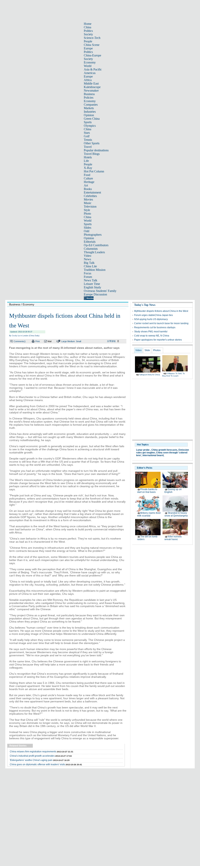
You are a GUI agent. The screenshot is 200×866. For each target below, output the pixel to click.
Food (87, 175)
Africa (88, 80)
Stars (87, 132)
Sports (88, 122)
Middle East (91, 83)
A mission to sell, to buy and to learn (173, 374)
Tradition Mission (94, 269)
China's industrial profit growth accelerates (32, 756)
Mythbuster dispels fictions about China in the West (161, 311)
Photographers (93, 234)
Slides (87, 227)
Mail (49, 341)
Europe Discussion (95, 294)
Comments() (20, 341)
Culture (88, 178)
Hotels (88, 157)
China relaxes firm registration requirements (33, 751)
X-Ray (88, 167)
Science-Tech (92, 37)
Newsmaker (91, 90)
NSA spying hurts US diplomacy (151, 319)
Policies (88, 97)
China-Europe (92, 55)
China (87, 27)
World (87, 66)
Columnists (91, 248)
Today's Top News (144, 304)
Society (88, 34)
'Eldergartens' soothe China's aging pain (31, 760)
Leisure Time (92, 283)
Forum (88, 276)
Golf (86, 136)
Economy (90, 62)
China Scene (91, 44)
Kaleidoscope (92, 87)
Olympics (90, 125)
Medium (71, 341)
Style (87, 210)
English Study (92, 287)
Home (87, 23)
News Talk (90, 280)
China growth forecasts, (164, 450)
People (88, 41)
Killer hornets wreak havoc (173, 538)
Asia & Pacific (93, 69)
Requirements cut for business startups (154, 327)
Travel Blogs (92, 153)
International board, (153, 455)
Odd (86, 231)
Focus (87, 273)
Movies (88, 199)
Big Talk (89, 262)
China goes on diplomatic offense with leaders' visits (37, 764)
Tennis (88, 139)
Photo (87, 213)
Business (89, 94)
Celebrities (90, 196)
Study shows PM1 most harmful (150, 331)
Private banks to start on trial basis (147, 490)
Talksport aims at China (149, 375)
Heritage (89, 182)
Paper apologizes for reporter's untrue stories (158, 339)
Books (88, 189)
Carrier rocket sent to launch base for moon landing (161, 323)
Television (90, 206)
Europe (88, 48)
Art (86, 185)
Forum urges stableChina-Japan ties (153, 315)
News (87, 259)
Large (64, 341)
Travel (88, 146)
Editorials (90, 241)
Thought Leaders (94, 252)
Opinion (89, 115)
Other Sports (91, 143)
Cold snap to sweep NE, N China (151, 335)
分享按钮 (111, 341)
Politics (88, 30)
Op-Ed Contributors (96, 245)
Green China (92, 118)
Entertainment (92, 192)
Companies (91, 104)
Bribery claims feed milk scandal (149, 514)
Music (87, 203)
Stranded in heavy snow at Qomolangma (176, 514)
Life (86, 160)
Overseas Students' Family (100, 291)
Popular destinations (96, 150)
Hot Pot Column (94, 171)
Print (37, 341)
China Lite (90, 266)
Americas (90, 73)
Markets (89, 108)
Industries (90, 111)
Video (87, 255)
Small (78, 341)
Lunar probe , (143, 450)
